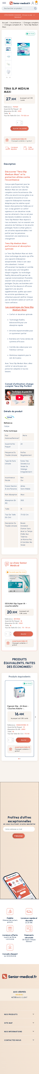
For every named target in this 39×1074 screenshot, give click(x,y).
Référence (8, 423)
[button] (7, 77)
